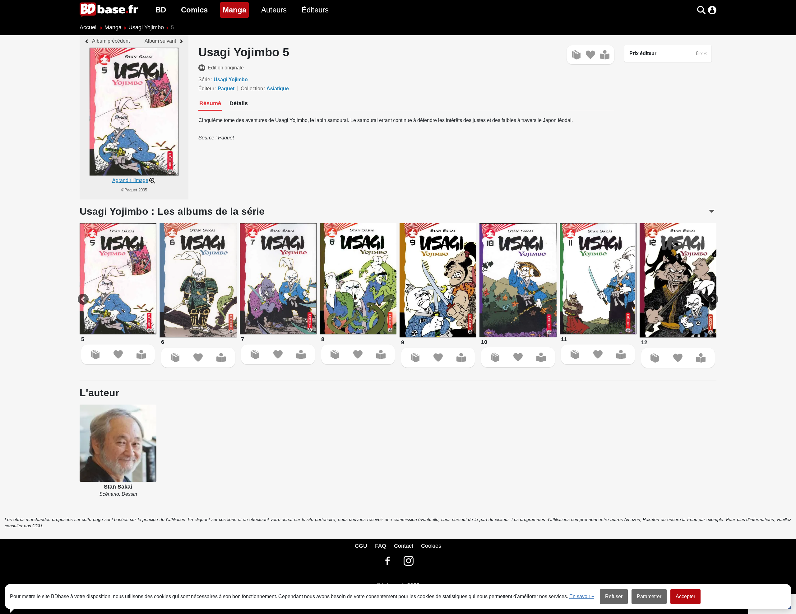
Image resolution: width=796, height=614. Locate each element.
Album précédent (111, 41)
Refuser (613, 596)
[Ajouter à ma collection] (576, 54)
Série (204, 79)
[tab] (210, 104)
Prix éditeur (642, 53)
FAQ (380, 546)
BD (160, 10)
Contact (403, 546)
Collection (252, 88)
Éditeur (206, 88)
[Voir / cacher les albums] (711, 211)
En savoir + (581, 596)
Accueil (89, 27)
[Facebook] (387, 561)
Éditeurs (315, 10)
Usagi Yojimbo (146, 27)
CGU (361, 546)
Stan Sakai (118, 487)
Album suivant (160, 41)
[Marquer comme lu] (604, 54)
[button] (690, 10)
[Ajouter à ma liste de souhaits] (590, 54)
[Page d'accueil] (109, 10)
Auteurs (274, 10)
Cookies (431, 546)
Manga (236, 9)
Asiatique (277, 88)
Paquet (226, 88)
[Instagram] (409, 561)
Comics (194, 10)
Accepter (685, 596)
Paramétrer (649, 596)
